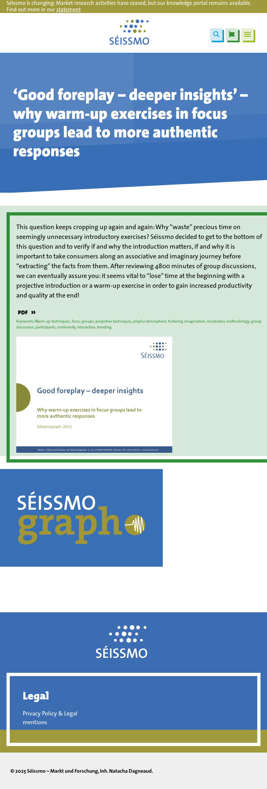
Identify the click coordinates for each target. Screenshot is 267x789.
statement (68, 9)
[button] (216, 34)
